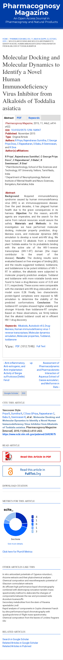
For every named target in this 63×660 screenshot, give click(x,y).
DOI (23, 393)
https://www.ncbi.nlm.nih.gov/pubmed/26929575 (29, 434)
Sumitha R (16, 413)
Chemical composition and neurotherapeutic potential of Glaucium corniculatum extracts (30, 582)
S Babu (37, 143)
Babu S (6, 417)
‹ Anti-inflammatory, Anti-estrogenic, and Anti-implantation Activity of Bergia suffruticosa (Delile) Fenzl (14, 371)
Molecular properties (28, 336)
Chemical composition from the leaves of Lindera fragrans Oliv (31, 619)
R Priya (19, 140)
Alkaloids (23, 325)
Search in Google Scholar (16, 639)
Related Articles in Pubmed (17, 646)
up (31, 363)
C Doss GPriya (30, 413)
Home (5, 39)
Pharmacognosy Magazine (31, 9)
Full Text (41, 346)
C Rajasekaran (24, 143)
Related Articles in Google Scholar (20, 642)
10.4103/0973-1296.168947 (26, 130)
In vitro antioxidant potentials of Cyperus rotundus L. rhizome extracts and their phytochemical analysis (28, 576)
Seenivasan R (18, 417)
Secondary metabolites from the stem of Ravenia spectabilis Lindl (26, 604)
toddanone (11, 339)
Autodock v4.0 (36, 325)
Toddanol (45, 336)
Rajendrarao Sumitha (35, 140)
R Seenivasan (49, 143)
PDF (17, 346)
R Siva (13, 147)
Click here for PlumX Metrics (17, 551)
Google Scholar (11, 393)
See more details (15, 543)
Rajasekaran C (46, 413)
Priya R (6, 413)
